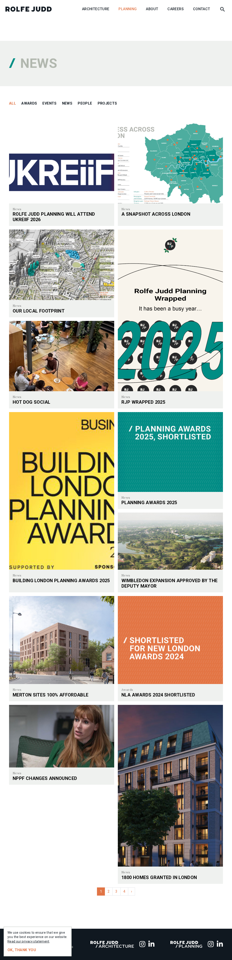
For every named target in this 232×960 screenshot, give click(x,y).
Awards (29, 103)
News (67, 103)
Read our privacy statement (28, 941)
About (152, 9)
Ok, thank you (21, 950)
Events (49, 103)
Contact (201, 9)
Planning (127, 9)
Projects (107, 103)
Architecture (95, 9)
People (85, 103)
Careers (175, 9)
